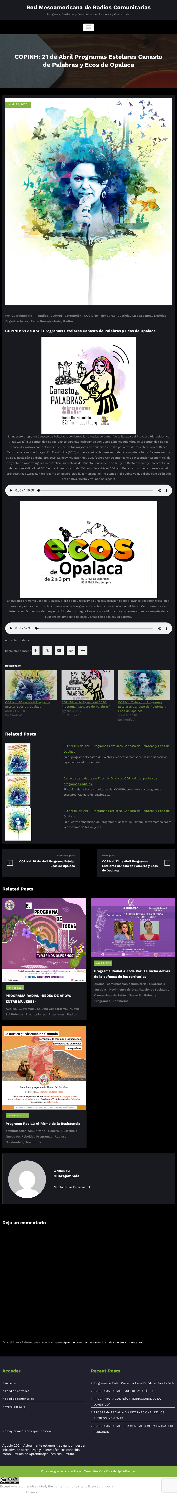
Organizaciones (16, 321)
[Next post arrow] (167, 862)
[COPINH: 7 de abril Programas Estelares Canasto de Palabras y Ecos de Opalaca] (144, 685)
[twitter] (47, 650)
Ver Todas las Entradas (70, 1187)
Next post (108, 855)
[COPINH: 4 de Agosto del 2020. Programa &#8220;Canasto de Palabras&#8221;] (88, 685)
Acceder (10, 1383)
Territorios (120, 1001)
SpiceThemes (126, 1471)
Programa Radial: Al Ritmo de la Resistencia (43, 1124)
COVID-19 (91, 315)
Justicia (124, 315)
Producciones (36, 1014)
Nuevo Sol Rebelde (142, 995)
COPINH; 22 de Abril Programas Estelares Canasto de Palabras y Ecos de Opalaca (130, 866)
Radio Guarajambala (46, 321)
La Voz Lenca (142, 315)
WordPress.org (15, 1406)
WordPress (74, 1471)
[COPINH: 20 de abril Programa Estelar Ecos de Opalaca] (31, 685)
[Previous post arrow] (10, 862)
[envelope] (59, 650)
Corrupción (73, 315)
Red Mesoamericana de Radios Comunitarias (88, 7)
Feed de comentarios (19, 1398)
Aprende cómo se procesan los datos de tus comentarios (102, 1342)
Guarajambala (21, 315)
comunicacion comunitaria (127, 984)
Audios (43, 315)
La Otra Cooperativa (52, 1008)
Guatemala (27, 1008)
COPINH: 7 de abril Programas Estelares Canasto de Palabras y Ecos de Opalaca (142, 706)
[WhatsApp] (71, 650)
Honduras (108, 315)
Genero (53, 1131)
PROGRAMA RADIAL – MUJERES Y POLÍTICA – (125, 1391)
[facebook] (36, 650)
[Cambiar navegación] (88, 27)
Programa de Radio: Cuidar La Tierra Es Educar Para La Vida (134, 1383)
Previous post (66, 855)
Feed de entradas (17, 1391)
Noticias (160, 315)
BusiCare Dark (102, 1471)
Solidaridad (14, 1142)
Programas (56, 1014)
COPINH (56, 315)
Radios (68, 321)
